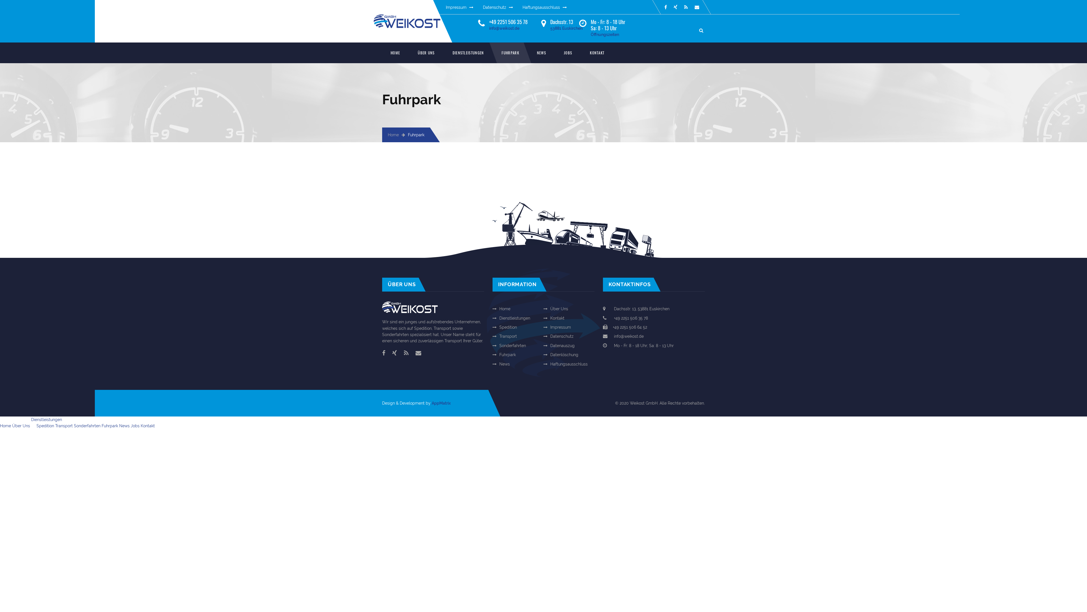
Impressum (456, 7)
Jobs (568, 53)
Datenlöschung (564, 354)
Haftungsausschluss (541, 7)
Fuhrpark (510, 53)
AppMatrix (441, 403)
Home (395, 53)
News (541, 53)
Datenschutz (494, 7)
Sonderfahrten (512, 345)
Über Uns (426, 53)
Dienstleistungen (468, 53)
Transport (508, 336)
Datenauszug (562, 345)
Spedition (508, 327)
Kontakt (597, 53)
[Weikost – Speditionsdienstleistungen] (412, 17)
